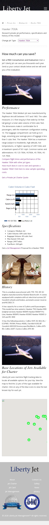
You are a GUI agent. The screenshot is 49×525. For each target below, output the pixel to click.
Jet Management (14, 248)
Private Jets (11, 23)
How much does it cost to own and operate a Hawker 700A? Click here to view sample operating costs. (23, 168)
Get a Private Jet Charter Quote (15, 177)
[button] (34, 424)
